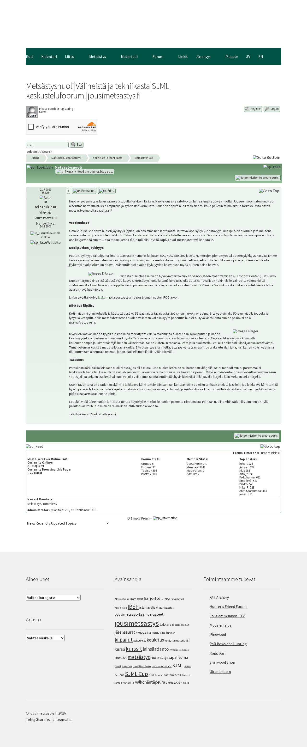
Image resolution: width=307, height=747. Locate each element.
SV (248, 56)
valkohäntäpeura (150, 682)
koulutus (155, 640)
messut (121, 657)
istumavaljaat (148, 607)
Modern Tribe (220, 625)
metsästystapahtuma (169, 657)
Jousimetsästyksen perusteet (139, 614)
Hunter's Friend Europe (229, 606)
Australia (124, 598)
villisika (185, 682)
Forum (158, 56)
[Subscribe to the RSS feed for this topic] (272, 166)
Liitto (69, 56)
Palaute (231, 56)
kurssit (134, 648)
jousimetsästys (137, 623)
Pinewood (218, 634)
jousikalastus (166, 607)
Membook (183, 649)
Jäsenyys (203, 56)
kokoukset (139, 640)
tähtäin (119, 682)
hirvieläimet (177, 598)
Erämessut (136, 598)
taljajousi (185, 675)
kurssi (120, 649)
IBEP (133, 606)
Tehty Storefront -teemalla (48, 719)
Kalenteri (49, 56)
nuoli (118, 666)
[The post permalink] (84, 191)
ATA (116, 598)
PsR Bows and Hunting (228, 643)
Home (35, 157)
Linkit (183, 56)
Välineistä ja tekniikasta (108, 157)
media (174, 649)
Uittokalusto (220, 671)
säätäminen (171, 675)
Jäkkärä (165, 624)
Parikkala (127, 666)
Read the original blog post (95, 171)
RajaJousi (217, 653)
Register (255, 108)
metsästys (139, 657)
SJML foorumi (156, 675)
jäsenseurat (125, 632)
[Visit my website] (45, 241)
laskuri (102, 297)
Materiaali (129, 56)
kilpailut (124, 640)
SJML (178, 665)
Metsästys (97, 56)
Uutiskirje (128, 682)
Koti (29, 56)
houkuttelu (121, 607)
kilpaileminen (167, 632)
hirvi (167, 598)
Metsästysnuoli (144, 157)
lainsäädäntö (156, 649)
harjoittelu (154, 598)
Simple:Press (139, 518)
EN (260, 56)
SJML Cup (136, 673)
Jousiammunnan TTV (227, 615)
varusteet (173, 682)
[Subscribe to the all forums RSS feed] (35, 446)
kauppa (141, 632)
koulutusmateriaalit (177, 640)
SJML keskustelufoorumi (66, 157)
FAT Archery (219, 597)
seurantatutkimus (161, 666)
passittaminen (142, 666)
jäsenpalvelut (180, 624)
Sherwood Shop (222, 662)
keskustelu (153, 632)
